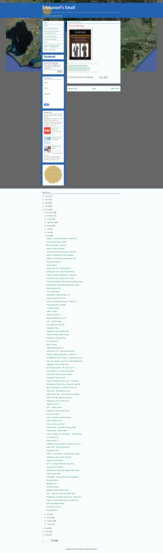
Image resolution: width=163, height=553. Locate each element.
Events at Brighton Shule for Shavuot (59, 417)
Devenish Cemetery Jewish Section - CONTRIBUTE (52, 45)
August (49, 226)
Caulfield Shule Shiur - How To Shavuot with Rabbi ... (63, 394)
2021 (46, 528)
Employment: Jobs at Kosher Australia (59, 457)
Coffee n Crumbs (52, 311)
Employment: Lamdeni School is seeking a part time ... (64, 444)
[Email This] (100, 77)
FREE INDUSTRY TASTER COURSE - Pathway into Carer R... (65, 358)
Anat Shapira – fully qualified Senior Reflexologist (63, 477)
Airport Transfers (57, 137)
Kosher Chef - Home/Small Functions (58, 391)
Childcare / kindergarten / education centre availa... (63, 454)
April (48, 514)
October (50, 219)
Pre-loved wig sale (53, 437)
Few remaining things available (57, 242)
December (50, 213)
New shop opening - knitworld (56, 245)
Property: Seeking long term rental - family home (63, 381)
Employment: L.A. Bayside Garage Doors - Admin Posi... (64, 497)
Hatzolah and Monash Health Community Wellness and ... (65, 282)
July (48, 229)
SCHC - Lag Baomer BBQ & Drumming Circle (60, 464)
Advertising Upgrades (50, 36)
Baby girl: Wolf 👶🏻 (53, 441)
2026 (47, 196)
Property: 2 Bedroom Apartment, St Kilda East (62, 239)
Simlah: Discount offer (54, 288)
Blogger (94, 549)
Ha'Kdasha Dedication (50, 39)
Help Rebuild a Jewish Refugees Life (58, 295)
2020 (47, 532)
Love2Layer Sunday (53, 308)
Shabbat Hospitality (49, 49)
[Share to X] (103, 77)
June (48, 232)
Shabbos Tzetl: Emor (53, 404)
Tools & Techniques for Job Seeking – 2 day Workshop (64, 434)
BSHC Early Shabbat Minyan (55, 504)
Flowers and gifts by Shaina (56, 249)
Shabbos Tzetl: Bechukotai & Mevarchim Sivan (61, 258)
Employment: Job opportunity (56, 338)
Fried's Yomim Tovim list (56, 128)
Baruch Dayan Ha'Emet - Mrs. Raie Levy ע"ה (61, 368)
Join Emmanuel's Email (51, 28)
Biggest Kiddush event (54, 421)
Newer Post (72, 88)
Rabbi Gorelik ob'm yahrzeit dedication (59, 398)
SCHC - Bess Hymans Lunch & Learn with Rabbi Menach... (65, 361)
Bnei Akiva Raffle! (52, 480)
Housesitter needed (53, 414)
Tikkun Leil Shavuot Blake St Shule (58, 335)
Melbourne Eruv (52, 484)
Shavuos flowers (52, 265)
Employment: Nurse (53, 328)
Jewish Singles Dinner (54, 474)
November (50, 216)
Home (94, 88)
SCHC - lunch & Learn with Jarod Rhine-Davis (61, 494)
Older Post (115, 88)
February (50, 521)
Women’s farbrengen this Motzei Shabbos (60, 255)
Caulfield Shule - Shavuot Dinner (57, 431)
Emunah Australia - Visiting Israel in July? (60, 278)
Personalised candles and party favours (59, 374)
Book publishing (52, 510)
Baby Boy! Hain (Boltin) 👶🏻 (55, 348)
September (51, 222)
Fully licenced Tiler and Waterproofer (59, 268)
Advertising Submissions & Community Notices (52, 32)
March (49, 518)
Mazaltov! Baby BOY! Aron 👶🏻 (56, 318)
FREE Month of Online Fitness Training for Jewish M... (64, 384)
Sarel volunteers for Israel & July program (60, 371)
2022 (47, 210)
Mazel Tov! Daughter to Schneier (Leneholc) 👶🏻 (62, 388)
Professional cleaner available (56, 305)
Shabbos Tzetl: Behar (53, 315)
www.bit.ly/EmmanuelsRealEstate (79, 68)
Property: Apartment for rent (56, 298)
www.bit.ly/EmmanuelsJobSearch (79, 70)
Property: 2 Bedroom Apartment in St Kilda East (62, 500)
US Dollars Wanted (53, 487)
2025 (47, 200)
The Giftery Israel (52, 341)
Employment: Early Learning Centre (58, 331)
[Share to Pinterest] (107, 77)
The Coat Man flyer (53, 292)
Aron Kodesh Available (54, 262)
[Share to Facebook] (105, 77)
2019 (46, 535)
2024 (47, 203)
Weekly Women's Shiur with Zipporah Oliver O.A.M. (63, 285)
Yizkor (46, 42)
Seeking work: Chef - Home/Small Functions (61, 272)
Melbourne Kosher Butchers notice (58, 490)
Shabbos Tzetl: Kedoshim (55, 460)
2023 (47, 206)
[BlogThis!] (101, 77)
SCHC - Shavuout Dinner (54, 321)
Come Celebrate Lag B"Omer (56, 424)
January (50, 524)
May (48, 236)
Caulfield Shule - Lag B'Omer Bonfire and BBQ (61, 427)
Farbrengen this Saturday (55, 467)
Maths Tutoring (52, 345)
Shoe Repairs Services (54, 507)
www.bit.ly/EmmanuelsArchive (78, 66)
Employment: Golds (53, 450)
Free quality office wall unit (56, 325)
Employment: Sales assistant (56, 378)
